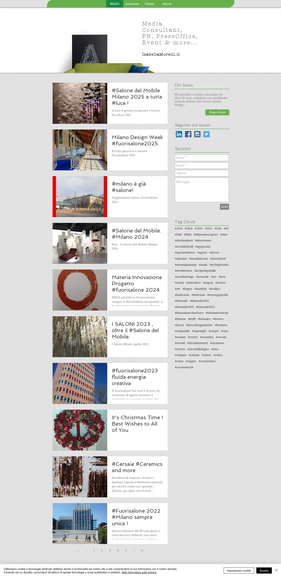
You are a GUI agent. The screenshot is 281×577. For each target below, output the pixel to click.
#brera (179, 325)
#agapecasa (202, 246)
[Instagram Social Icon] (197, 134)
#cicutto (180, 349)
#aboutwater (203, 240)
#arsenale (202, 276)
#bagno (187, 289)
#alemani (181, 258)
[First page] (78, 550)
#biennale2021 (205, 307)
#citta (214, 349)
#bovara (218, 319)
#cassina (180, 337)
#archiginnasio (219, 264)
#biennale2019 (184, 307)
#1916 (179, 228)
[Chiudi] (276, 570)
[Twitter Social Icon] (206, 134)
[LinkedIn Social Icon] (179, 134)
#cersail (180, 343)
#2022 (208, 228)
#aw (177, 289)
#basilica (214, 289)
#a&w (223, 234)
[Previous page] (86, 550)
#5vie (218, 228)
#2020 (198, 228)
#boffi (192, 319)
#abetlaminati (184, 240)
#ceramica (207, 337)
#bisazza (180, 319)
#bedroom (198, 295)
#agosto (202, 252)
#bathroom (182, 295)
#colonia (194, 355)
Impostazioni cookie (239, 570)
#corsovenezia (184, 367)
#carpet (214, 331)
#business (221, 325)
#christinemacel (197, 343)
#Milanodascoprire (206, 234)
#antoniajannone (186, 264)
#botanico (204, 319)
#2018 (188, 228)
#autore (220, 282)
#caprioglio (199, 331)
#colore (206, 355)
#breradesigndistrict (199, 325)
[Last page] (142, 550)
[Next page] (134, 550)
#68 (226, 228)
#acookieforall (184, 246)
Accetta (264, 570)
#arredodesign (184, 276)
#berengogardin (217, 295)
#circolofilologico (198, 349)
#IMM (187, 234)
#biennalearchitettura (189, 313)
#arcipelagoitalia (205, 270)
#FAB (178, 234)
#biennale (181, 301)
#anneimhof (218, 258)
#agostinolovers (185, 252)
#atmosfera (193, 282)
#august (208, 282)
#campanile (182, 331)
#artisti (179, 282)
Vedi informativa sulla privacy (139, 572)
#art (213, 276)
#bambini (200, 289)
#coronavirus (207, 361)
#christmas (217, 343)
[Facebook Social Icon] (188, 134)
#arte (222, 276)
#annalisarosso (198, 258)
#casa (224, 331)
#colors (218, 355)
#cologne (180, 355)
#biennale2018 (199, 301)
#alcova (214, 252)
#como (179, 361)
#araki (203, 264)
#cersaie (221, 337)
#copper (191, 361)
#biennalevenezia (217, 313)
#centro (193, 337)
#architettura (183, 270)
